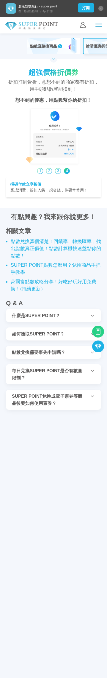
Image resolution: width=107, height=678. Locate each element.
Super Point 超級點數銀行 (31, 26)
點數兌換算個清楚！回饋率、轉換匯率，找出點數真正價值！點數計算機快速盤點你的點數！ (56, 248)
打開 (86, 8)
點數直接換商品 (43, 46)
